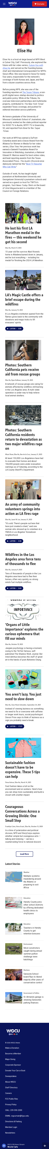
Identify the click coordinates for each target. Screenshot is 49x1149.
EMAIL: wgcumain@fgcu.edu (17, 1116)
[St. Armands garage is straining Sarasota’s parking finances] (13, 997)
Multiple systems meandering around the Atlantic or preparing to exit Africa (32, 882)
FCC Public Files (11, 1099)
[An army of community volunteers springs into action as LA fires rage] (23, 489)
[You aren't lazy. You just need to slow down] (23, 679)
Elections (27, 970)
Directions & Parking (13, 1122)
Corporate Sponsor (13, 1065)
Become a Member (13, 1054)
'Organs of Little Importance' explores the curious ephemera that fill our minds (24, 631)
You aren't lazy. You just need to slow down (23, 696)
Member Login (11, 1127)
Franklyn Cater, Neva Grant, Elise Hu (17, 826)
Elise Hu (8, 248)
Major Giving (10, 1059)
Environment (28, 944)
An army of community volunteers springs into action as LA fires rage (22, 509)
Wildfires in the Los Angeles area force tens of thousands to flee (23, 559)
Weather (26, 872)
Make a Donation (12, 1048)
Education (27, 898)
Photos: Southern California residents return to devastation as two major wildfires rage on (23, 439)
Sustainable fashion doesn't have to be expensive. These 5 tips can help (22, 769)
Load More (24, 854)
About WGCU (10, 1082)
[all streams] (45, 1145)
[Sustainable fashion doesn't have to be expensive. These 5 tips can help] (23, 748)
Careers (8, 1093)
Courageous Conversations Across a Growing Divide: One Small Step (22, 813)
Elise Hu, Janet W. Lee (12, 519)
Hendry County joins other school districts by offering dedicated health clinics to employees (33, 908)
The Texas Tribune (30, 92)
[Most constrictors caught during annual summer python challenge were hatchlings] (13, 948)
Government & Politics (31, 993)
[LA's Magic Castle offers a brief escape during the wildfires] (23, 280)
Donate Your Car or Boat (15, 1071)
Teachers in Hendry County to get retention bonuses (32, 931)
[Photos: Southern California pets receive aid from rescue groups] (23, 350)
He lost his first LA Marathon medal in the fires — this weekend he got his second (23, 235)
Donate (40, 4)
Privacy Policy (10, 1105)
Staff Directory (11, 1088)
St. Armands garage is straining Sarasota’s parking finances (34, 1000)
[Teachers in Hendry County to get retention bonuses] (13, 928)
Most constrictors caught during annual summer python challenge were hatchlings (33, 954)
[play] (4, 1145)
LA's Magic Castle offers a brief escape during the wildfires (24, 300)
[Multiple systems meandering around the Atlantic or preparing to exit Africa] (13, 877)
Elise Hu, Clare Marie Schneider (15, 705)
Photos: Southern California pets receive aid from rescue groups (22, 370)
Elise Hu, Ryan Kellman (13, 380)
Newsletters (10, 1133)
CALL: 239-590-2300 (13, 1110)
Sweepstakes (10, 1076)
